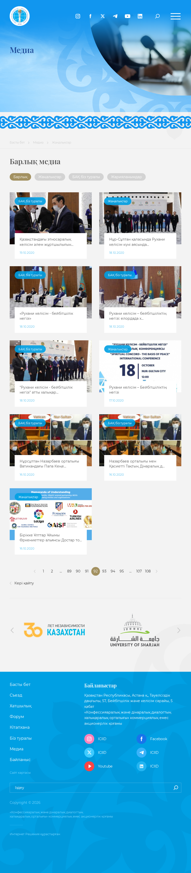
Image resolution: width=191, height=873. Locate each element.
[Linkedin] (140, 16)
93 (104, 571)
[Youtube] (128, 16)
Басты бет (17, 142)
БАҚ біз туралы (86, 177)
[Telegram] (115, 16)
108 (148, 571)
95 (122, 571)
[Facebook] (90, 16)
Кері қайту (23, 583)
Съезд (16, 695)
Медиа (38, 142)
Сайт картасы (20, 772)
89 (69, 571)
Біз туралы (21, 738)
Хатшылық (20, 706)
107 (139, 571)
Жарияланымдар (126, 177)
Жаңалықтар (49, 177)
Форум (17, 716)
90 (78, 571)
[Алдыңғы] (34, 571)
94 (113, 571)
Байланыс (20, 759)
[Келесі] (156, 571)
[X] (103, 16)
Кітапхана (20, 727)
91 (87, 571)
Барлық (20, 177)
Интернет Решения (25, 834)
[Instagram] (78, 16)
